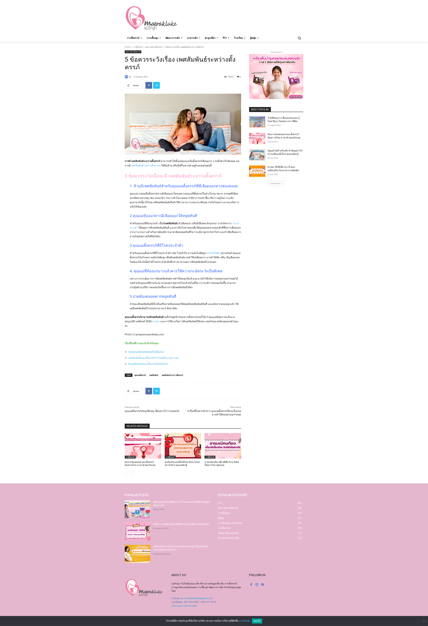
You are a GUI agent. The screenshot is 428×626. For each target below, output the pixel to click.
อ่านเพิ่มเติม (244, 620)
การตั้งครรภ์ (138, 47)
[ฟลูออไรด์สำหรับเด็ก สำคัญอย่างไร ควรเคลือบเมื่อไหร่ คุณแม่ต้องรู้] (257, 154)
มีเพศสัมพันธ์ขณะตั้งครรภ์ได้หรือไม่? (148, 364)
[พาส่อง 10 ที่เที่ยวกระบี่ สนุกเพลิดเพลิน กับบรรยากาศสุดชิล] (257, 171)
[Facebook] (148, 85)
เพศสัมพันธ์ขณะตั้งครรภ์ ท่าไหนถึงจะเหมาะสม (153, 358)
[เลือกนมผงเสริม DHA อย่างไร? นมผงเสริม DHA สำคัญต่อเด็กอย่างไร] (137, 509)
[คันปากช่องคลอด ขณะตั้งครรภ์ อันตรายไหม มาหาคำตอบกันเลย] (143, 446)
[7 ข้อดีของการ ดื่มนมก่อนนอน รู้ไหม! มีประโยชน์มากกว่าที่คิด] (257, 122)
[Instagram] (257, 585)
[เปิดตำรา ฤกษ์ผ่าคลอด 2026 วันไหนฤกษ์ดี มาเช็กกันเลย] (137, 532)
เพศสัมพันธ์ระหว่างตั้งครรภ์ (145, 165)
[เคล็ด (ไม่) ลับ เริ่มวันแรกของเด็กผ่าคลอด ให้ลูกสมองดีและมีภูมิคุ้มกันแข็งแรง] (137, 554)
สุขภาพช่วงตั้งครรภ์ (153, 47)
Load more (275, 183)
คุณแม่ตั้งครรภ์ (140, 375)
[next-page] (132, 473)
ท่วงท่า (156, 321)
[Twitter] (156, 85)
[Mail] (262, 585)
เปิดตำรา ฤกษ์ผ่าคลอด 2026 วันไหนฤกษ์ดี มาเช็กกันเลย (181, 524)
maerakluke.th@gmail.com (198, 598)
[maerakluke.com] (151, 18)
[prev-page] (127, 473)
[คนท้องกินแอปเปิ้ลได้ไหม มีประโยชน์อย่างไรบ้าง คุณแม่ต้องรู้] (183, 446)
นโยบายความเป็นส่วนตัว (184, 605)
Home (128, 47)
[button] (299, 38)
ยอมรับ (257, 620)
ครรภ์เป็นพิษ (213, 253)
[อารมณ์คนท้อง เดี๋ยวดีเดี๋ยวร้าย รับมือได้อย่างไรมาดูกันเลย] (222, 446)
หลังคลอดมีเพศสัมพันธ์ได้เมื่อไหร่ (146, 351)
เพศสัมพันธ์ (153, 375)
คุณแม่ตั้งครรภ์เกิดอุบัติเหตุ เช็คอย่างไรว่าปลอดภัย (152, 411)
